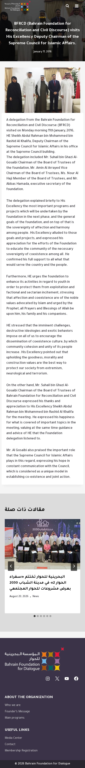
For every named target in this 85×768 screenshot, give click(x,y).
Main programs (15, 718)
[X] (57, 679)
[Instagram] (48, 679)
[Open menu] (76, 6)
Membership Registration (21, 751)
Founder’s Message (17, 711)
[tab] (35, 616)
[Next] (74, 566)
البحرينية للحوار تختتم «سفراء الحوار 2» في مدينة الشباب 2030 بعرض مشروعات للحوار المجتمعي (40, 583)
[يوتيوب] (67, 679)
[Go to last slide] (11, 566)
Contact (10, 744)
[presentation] (42, 544)
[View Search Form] (67, 5)
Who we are (13, 705)
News (42, 18)
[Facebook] (76, 679)
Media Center (13, 738)
